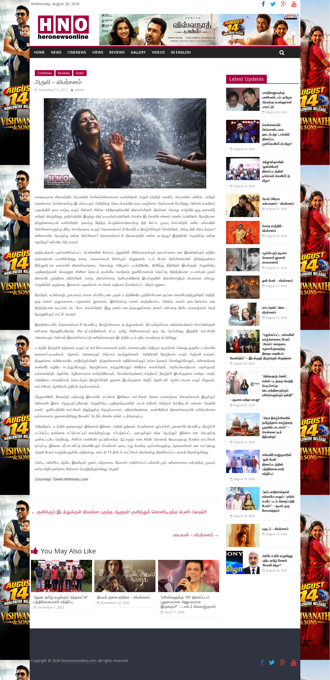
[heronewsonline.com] (62, 17)
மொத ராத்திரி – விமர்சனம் (273, 228)
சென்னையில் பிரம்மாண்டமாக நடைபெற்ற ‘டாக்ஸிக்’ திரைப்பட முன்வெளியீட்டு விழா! (277, 134)
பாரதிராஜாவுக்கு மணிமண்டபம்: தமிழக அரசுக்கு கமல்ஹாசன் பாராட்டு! (277, 99)
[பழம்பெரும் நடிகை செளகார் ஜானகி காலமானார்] (243, 250)
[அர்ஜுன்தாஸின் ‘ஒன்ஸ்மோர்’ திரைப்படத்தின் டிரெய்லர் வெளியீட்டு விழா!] (243, 159)
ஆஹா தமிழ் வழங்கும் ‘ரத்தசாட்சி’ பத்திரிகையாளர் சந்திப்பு (61, 599)
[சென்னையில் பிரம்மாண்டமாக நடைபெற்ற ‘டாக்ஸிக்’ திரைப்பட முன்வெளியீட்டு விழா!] (243, 122)
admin (79, 90)
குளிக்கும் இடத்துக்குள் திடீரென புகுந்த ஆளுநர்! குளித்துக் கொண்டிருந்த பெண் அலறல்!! (119, 512)
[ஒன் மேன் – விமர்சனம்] (243, 278)
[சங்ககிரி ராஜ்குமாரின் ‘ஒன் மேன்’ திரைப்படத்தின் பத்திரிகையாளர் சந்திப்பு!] (243, 452)
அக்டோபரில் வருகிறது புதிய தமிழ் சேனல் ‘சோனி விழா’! (277, 560)
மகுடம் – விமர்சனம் (275, 528)
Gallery (138, 52)
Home (39, 52)
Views (97, 52)
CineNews (77, 52)
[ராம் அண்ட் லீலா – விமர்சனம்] (243, 305)
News (56, 52)
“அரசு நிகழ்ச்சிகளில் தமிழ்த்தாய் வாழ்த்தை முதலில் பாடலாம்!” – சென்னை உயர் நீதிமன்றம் (277, 427)
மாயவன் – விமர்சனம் (196, 535)
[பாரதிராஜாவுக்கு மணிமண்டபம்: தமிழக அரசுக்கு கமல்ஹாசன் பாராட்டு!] (243, 90)
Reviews (117, 52)
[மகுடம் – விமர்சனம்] (243, 526)
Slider (80, 73)
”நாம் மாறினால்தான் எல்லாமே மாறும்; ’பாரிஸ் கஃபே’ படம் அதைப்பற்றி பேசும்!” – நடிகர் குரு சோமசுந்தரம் (278, 501)
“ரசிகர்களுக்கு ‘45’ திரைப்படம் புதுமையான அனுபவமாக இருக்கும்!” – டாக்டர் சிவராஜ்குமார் (188, 601)
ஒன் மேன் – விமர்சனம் (277, 280)
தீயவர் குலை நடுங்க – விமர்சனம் (123, 597)
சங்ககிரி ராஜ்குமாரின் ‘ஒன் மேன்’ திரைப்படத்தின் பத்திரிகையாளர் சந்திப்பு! (277, 464)
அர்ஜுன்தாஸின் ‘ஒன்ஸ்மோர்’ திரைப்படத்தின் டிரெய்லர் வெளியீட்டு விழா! (276, 171)
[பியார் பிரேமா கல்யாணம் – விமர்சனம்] (243, 196)
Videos (158, 52)
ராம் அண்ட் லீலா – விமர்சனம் (274, 309)
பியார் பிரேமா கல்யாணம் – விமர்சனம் (278, 201)
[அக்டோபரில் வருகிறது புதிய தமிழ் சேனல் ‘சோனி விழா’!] (243, 553)
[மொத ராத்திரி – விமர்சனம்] (243, 223)
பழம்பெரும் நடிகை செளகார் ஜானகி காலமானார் (274, 257)
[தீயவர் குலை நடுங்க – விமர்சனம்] (124, 563)
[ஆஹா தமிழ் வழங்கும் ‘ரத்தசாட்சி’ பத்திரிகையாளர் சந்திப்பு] (61, 563)
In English (181, 52)
